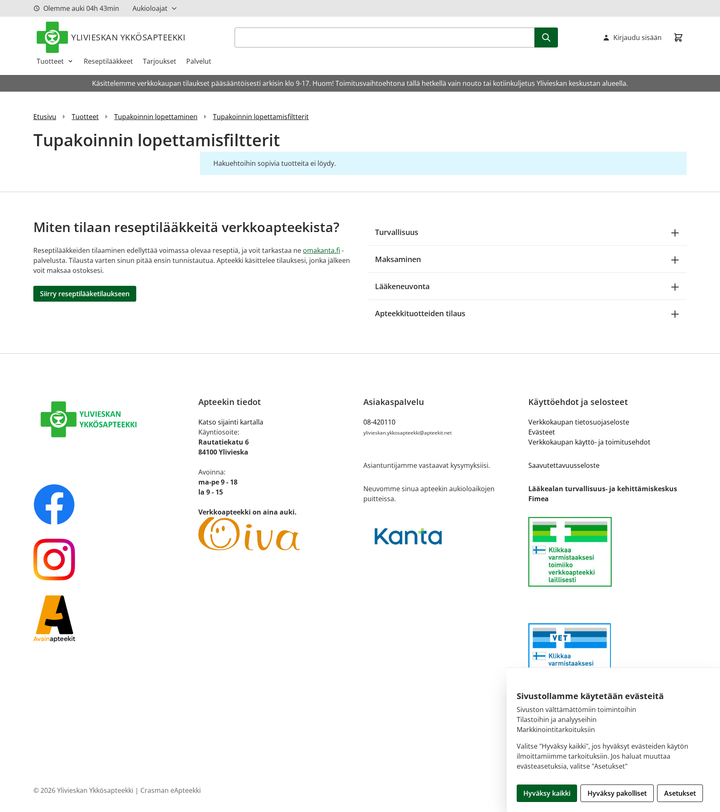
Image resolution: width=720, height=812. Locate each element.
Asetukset (680, 793)
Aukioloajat (150, 8)
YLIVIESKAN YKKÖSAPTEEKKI (128, 37)
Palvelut (198, 61)
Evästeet (541, 432)
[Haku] (546, 37)
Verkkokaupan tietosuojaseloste (578, 422)
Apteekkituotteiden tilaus (420, 313)
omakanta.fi (321, 250)
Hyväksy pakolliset (617, 793)
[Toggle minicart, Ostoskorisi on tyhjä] (678, 37)
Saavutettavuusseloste (564, 465)
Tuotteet (50, 61)
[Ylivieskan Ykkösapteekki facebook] (112, 504)
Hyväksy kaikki (546, 793)
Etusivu (44, 116)
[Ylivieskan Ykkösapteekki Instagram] (112, 559)
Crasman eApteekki (170, 790)
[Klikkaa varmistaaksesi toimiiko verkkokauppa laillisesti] (607, 552)
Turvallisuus (396, 232)
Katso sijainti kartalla (230, 422)
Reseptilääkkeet (108, 61)
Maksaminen (398, 259)
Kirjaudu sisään (637, 37)
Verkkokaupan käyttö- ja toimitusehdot (589, 442)
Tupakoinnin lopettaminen (156, 116)
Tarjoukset (159, 61)
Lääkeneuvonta (402, 286)
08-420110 (379, 422)
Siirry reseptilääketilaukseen (85, 293)
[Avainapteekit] (112, 618)
